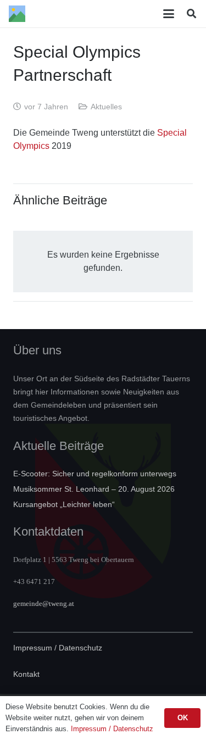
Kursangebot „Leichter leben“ (64, 504)
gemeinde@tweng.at (43, 603)
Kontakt (26, 674)
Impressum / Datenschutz (57, 647)
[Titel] (17, 13)
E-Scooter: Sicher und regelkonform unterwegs (94, 473)
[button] (169, 13)
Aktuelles (106, 106)
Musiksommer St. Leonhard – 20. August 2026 (94, 489)
